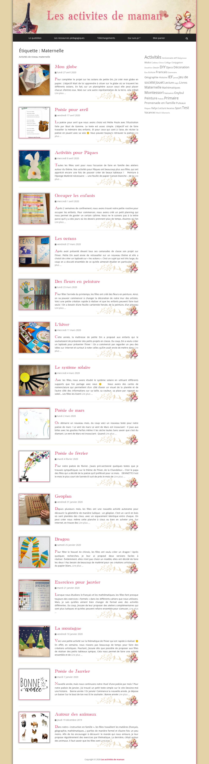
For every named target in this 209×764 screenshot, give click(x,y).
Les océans (65, 239)
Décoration (181, 67)
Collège (167, 62)
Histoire (163, 77)
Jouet (160, 82)
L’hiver (62, 325)
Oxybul (179, 93)
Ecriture (151, 72)
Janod (175, 77)
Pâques (147, 108)
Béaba (147, 62)
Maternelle (152, 87)
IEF (170, 76)
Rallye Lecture (158, 108)
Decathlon (148, 68)
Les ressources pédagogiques (69, 38)
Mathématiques (171, 87)
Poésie (161, 99)
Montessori (154, 92)
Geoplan (63, 496)
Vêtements (165, 113)
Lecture (169, 82)
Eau (146, 72)
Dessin (156, 67)
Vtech (158, 112)
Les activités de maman (112, 759)
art (175, 57)
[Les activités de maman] (104, 32)
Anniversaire (167, 58)
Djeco (169, 67)
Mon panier (159, 38)
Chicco (161, 62)
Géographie (151, 77)
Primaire (171, 97)
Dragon (62, 539)
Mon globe (66, 67)
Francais (161, 72)
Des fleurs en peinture (77, 282)
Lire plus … (60, 93)
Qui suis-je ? (134, 38)
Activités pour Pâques (76, 153)
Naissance (169, 93)
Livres (183, 82)
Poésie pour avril (71, 110)
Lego (176, 83)
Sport (178, 108)
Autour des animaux (75, 714)
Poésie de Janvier (72, 671)
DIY (163, 66)
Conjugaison (177, 62)
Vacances (149, 112)
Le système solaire (72, 367)
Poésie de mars (69, 410)
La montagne (68, 628)
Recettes (170, 108)
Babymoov (182, 58)
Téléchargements (106, 38)
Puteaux (181, 103)
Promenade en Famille (159, 103)
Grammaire (172, 72)
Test (185, 107)
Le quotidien (35, 38)
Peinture (150, 98)
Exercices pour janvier (77, 582)
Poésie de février (71, 453)
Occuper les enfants (75, 196)
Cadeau (154, 62)
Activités (152, 57)
